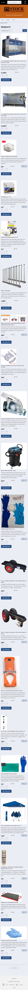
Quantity (17, 72)
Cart (25, 3)
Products (8, 19)
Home (2, 19)
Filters (24, 30)
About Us (14, 978)
